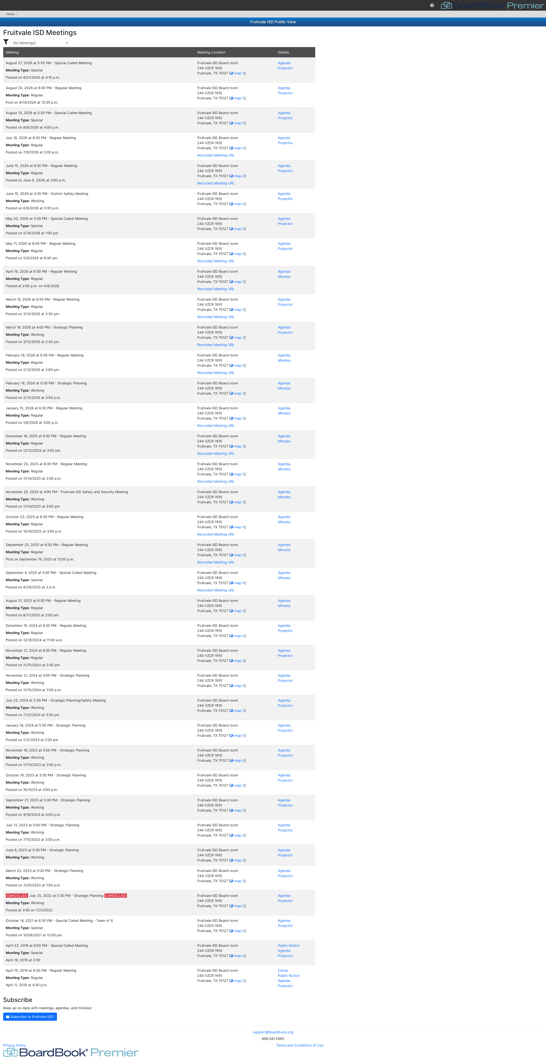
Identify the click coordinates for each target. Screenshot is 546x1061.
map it (239, 73)
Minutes (284, 276)
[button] (432, 5)
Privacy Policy (14, 1045)
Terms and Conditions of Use (299, 1045)
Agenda (284, 63)
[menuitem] (432, 5)
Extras (283, 970)
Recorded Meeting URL (216, 155)
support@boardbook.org (273, 1032)
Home (10, 14)
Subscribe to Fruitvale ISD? (31, 1017)
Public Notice (288, 945)
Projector (285, 68)
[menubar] (273, 5)
